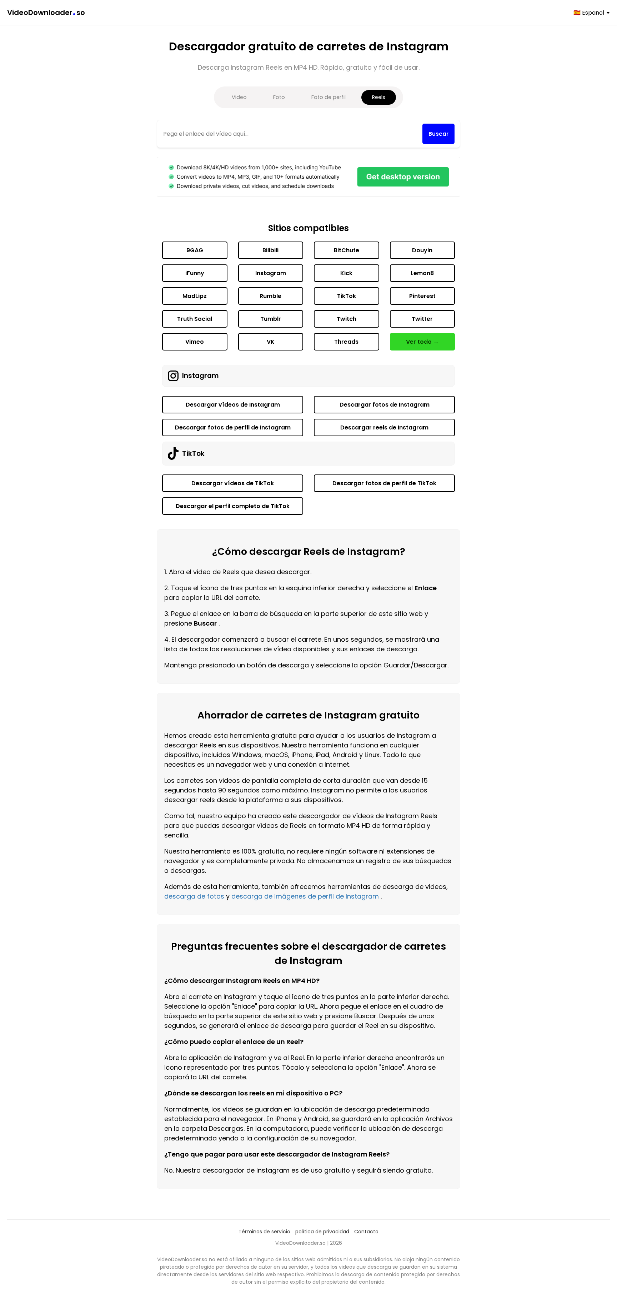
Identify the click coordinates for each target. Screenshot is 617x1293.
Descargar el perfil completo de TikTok (233, 506)
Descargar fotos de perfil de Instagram (233, 427)
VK (271, 342)
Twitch (346, 319)
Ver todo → (422, 342)
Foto (279, 97)
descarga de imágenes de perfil (282, 896)
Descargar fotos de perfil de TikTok (384, 483)
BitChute (346, 250)
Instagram (270, 273)
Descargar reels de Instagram (384, 427)
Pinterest (422, 296)
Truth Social (194, 319)
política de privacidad (322, 1231)
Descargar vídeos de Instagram (233, 405)
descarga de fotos (194, 896)
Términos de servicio (264, 1231)
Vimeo (194, 342)
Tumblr (270, 319)
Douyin (422, 250)
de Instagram (357, 896)
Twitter (422, 319)
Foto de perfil (328, 97)
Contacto (366, 1231)
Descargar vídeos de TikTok (232, 483)
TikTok (346, 296)
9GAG (194, 250)
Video (239, 97)
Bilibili (270, 250)
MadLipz (194, 296)
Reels (378, 97)
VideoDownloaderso (46, 13)
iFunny (194, 273)
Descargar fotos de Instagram (385, 405)
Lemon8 (422, 273)
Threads (346, 342)
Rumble (270, 296)
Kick (346, 273)
